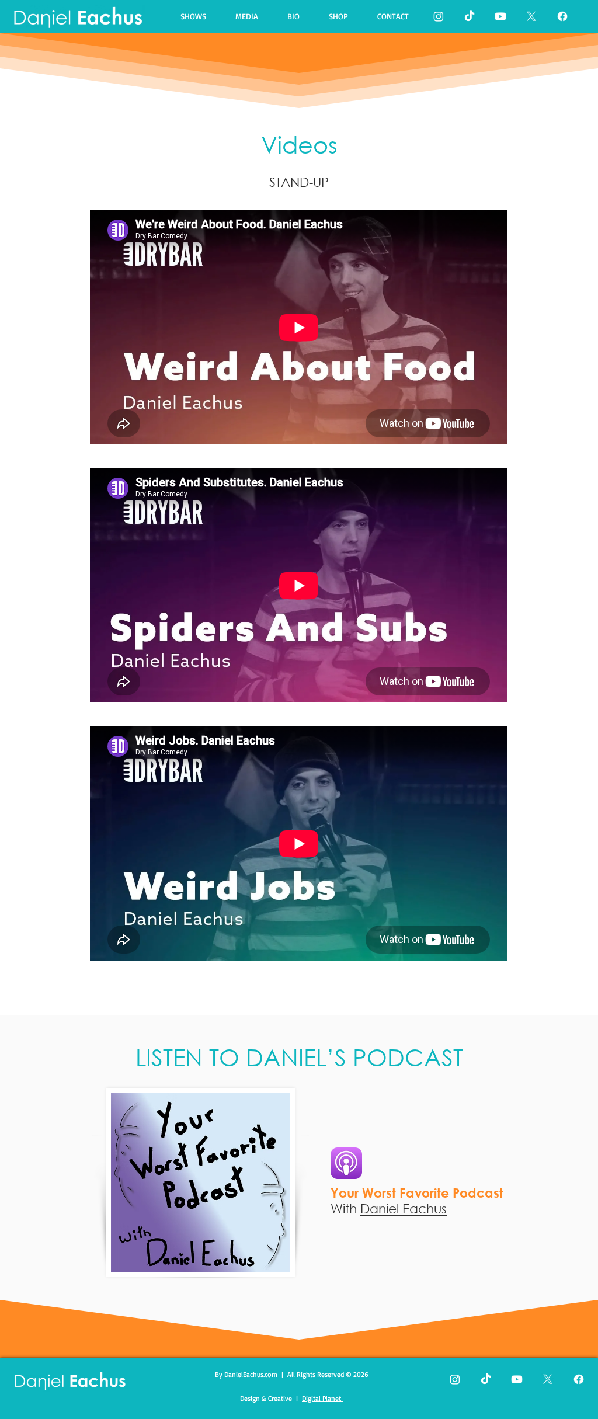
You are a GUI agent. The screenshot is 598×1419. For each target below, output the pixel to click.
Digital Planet (322, 1398)
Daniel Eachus (403, 1208)
